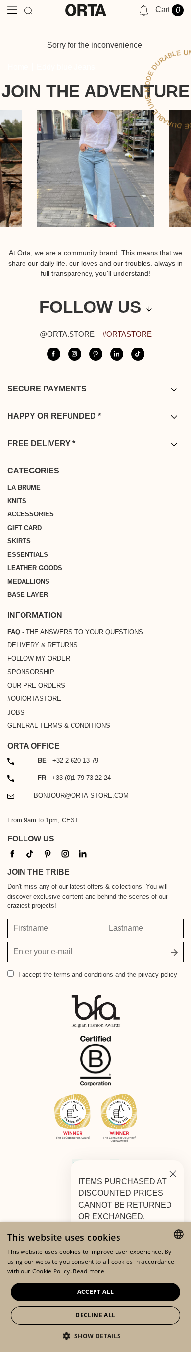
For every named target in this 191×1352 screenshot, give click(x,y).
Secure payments (47, 389)
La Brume (24, 487)
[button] (95, 1336)
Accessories (30, 514)
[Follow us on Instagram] (74, 354)
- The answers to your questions (75, 631)
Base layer (27, 594)
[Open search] (28, 10)
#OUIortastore (34, 698)
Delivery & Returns (42, 645)
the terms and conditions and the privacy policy (110, 974)
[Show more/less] (174, 389)
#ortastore (127, 334)
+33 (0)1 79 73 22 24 (74, 777)
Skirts (19, 541)
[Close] (172, 1173)
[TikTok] (30, 853)
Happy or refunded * (54, 416)
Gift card (24, 528)
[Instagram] (65, 853)
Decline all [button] (95, 1315)
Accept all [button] (95, 1292)
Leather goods (34, 568)
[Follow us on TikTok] (137, 354)
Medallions (28, 581)
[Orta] (85, 10)
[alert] (95, 1287)
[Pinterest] (47, 853)
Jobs (15, 712)
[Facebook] (12, 853)
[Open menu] (12, 10)
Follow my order (38, 658)
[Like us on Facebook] (53, 354)
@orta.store (67, 334)
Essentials (27, 554)
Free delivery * (41, 443)
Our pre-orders (36, 685)
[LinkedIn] (83, 853)
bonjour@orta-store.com (81, 795)
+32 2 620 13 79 (68, 760)
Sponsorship (30, 672)
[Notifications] (144, 10)
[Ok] (174, 952)
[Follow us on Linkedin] (116, 354)
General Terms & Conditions (58, 725)
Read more (88, 1271)
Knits (16, 501)
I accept (97, 974)
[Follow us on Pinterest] (95, 354)
